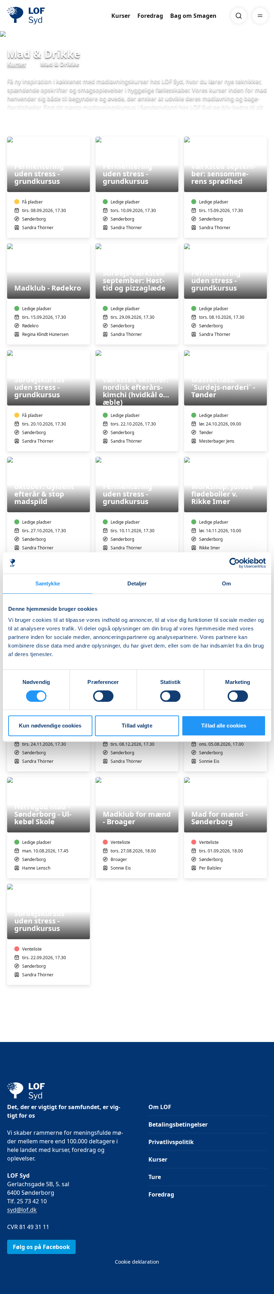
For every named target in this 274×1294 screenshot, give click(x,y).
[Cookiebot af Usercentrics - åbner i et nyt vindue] (234, 563)
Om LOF (159, 1107)
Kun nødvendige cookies (50, 725)
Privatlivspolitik (171, 1142)
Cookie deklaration (137, 1261)
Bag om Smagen (193, 16)
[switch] (103, 696)
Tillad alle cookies (223, 725)
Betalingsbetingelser (178, 1124)
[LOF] (59, 15)
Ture (154, 1177)
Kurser (120, 16)
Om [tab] (226, 583)
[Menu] (260, 16)
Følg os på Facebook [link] (41, 1247)
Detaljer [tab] (137, 583)
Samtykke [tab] (47, 583)
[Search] (239, 16)
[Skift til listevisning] (262, 126)
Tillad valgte (137, 725)
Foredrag (150, 16)
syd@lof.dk (22, 1210)
